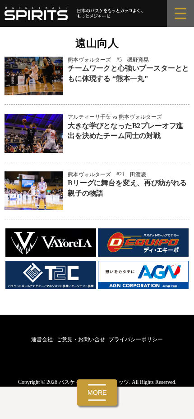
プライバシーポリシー (136, 339)
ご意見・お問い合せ (80, 339)
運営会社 (42, 339)
